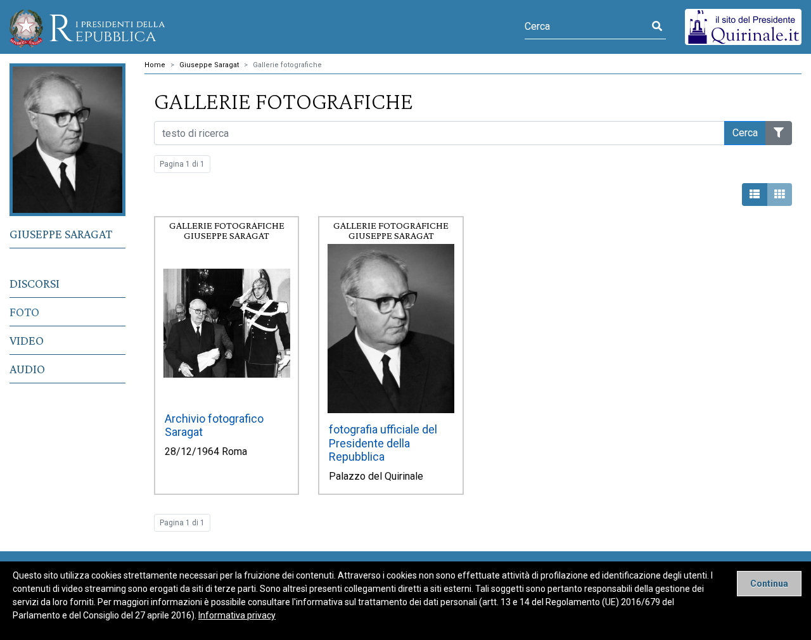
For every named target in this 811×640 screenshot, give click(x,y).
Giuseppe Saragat (61, 234)
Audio (27, 369)
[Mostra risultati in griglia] (779, 194)
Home (154, 65)
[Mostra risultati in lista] (754, 194)
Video (27, 340)
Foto (24, 312)
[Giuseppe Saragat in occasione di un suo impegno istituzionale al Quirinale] (226, 323)
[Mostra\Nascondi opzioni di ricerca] (778, 133)
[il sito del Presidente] (743, 26)
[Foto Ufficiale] (390, 328)
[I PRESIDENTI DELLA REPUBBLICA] (87, 27)
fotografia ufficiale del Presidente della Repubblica (383, 443)
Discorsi (35, 283)
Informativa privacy (237, 615)
